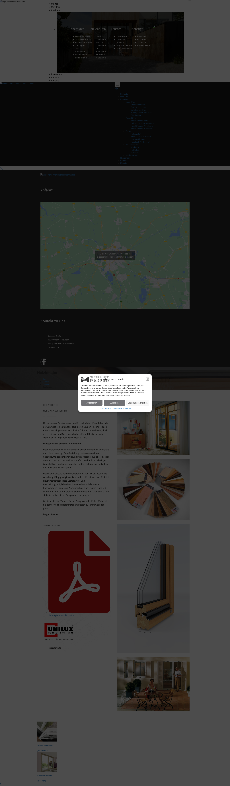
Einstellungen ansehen (137, 402)
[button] (147, 379)
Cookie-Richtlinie (105, 408)
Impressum (127, 408)
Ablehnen (114, 402)
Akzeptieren (92, 402)
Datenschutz (117, 408)
